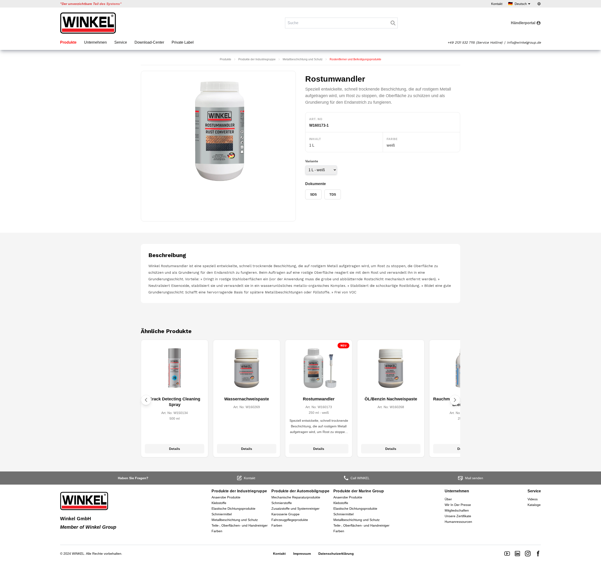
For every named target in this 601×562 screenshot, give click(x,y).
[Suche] (393, 23)
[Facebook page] (538, 553)
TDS (332, 194)
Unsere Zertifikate (458, 516)
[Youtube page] (507, 553)
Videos (533, 499)
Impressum (302, 553)
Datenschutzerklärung (336, 553)
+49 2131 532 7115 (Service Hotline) (474, 42)
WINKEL (78, 553)
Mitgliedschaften (457, 510)
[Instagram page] (528, 553)
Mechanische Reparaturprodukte (295, 497)
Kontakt (496, 4)
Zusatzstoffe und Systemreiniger (295, 508)
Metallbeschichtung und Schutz (303, 59)
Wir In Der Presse (458, 505)
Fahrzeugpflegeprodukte (289, 520)
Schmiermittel (222, 514)
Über (448, 499)
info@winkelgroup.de (524, 42)
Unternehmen (95, 42)
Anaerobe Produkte (226, 497)
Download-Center (149, 42)
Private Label (183, 42)
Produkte (68, 42)
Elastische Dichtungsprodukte (233, 508)
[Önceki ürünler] (146, 400)
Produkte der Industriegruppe (257, 59)
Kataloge (534, 505)
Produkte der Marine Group (358, 491)
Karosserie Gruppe (285, 514)
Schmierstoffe (281, 503)
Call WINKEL (360, 478)
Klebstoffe (219, 503)
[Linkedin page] (517, 553)
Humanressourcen (458, 522)
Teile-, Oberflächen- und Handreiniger (240, 525)
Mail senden (474, 478)
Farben (217, 531)
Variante (311, 161)
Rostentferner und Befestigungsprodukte (355, 59)
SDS (313, 194)
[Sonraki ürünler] (455, 400)
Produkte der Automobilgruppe (300, 491)
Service (120, 42)
